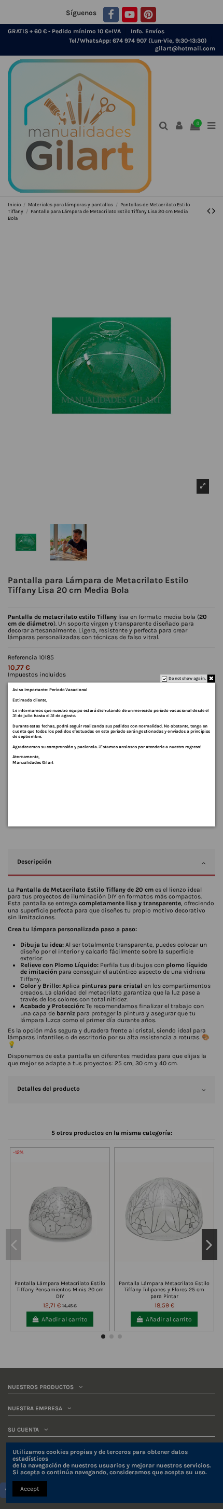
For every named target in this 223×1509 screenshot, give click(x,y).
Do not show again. (187, 678)
